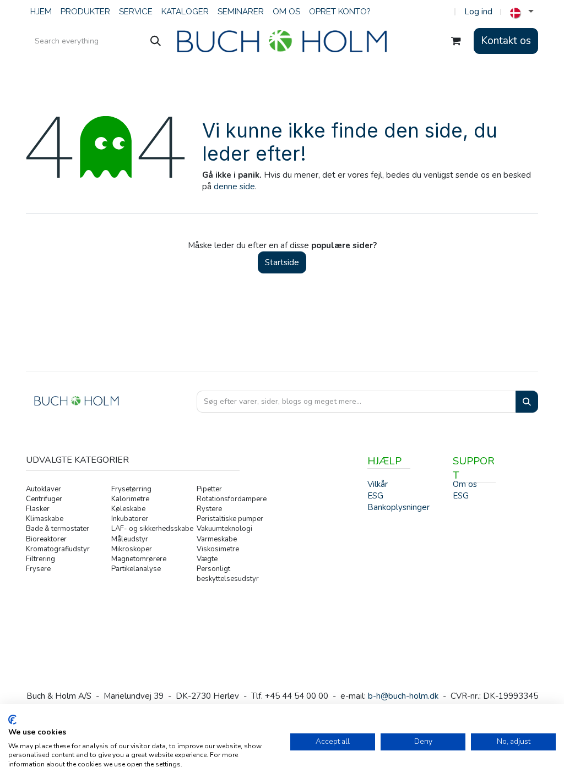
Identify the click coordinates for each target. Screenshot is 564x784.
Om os (465, 484)
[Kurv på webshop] (456, 41)
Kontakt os (506, 41)
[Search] (527, 402)
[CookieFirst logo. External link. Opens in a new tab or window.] (12, 720)
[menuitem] (41, 12)
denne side (234, 186)
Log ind (478, 11)
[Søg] (155, 41)
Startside (282, 262)
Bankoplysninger (398, 507)
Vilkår (377, 484)
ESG (461, 495)
